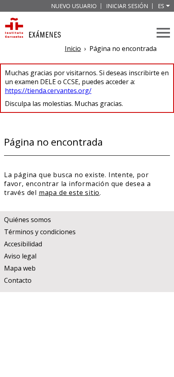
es (161, 6)
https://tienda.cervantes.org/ (48, 90)
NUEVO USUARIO (74, 6)
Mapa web (20, 268)
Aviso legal (20, 256)
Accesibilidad (23, 243)
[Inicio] (32, 28)
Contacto (18, 280)
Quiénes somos (27, 219)
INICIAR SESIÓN (127, 6)
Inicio (73, 48)
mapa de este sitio (69, 192)
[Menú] (163, 33)
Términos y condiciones (40, 231)
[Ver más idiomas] (168, 6)
